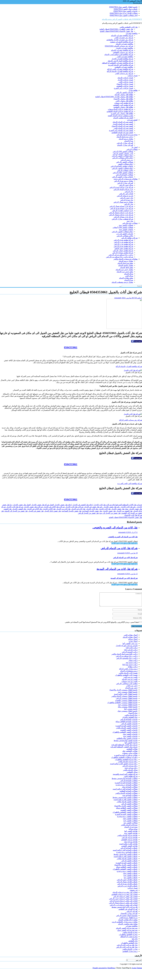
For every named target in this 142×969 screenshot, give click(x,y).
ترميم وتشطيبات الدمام (129, 671)
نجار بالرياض (128, 204)
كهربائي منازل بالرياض (125, 143)
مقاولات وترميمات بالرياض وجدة (126, 179)
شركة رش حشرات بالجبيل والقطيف (119, 40)
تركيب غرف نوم (132, 662)
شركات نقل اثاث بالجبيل (74, 507)
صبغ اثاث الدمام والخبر (129, 825)
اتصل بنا (135, 147)
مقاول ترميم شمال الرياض (123, 202)
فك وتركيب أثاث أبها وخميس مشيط (125, 907)
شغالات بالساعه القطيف (129, 791)
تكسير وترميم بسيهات (129, 681)
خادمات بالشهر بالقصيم (129, 730)
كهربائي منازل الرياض (125, 183)
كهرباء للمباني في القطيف (128, 909)
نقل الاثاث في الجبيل (34, 509)
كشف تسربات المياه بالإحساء (122, 126)
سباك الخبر (129, 276)
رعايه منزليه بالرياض (130, 766)
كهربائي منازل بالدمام (125, 145)
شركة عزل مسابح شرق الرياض (121, 208)
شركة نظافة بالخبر (131, 776)
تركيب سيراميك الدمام (125, 137)
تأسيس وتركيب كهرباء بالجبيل (127, 645)
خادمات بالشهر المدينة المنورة (127, 726)
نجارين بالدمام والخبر (130, 949)
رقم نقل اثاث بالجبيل (128, 507)
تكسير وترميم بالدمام (130, 679)
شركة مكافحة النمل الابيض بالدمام (120, 61)
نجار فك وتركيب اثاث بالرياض (127, 947)
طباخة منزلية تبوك (131, 842)
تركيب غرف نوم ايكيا (130, 664)
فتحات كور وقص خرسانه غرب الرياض (124, 905)
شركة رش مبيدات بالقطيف (123, 52)
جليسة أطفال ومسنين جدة (128, 692)
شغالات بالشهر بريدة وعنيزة (127, 816)
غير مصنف (134, 890)
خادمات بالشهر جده (130, 736)
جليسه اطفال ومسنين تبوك (128, 711)
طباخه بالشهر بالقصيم (129, 846)
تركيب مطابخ (133, 667)
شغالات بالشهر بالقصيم (129, 810)
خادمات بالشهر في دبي (124, 234)
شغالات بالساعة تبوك (130, 787)
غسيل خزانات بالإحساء (125, 84)
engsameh (117, 298)
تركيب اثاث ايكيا (132, 648)
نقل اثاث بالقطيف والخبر (129, 27)
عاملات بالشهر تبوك (130, 873)
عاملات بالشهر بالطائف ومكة (127, 867)
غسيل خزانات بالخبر (125, 82)
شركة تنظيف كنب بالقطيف (123, 105)
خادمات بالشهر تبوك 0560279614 (125, 11)
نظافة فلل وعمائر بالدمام (124, 94)
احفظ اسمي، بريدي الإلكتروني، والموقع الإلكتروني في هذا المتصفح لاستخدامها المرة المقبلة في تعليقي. (102, 622)
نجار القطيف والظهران (129, 943)
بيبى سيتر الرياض (127, 160)
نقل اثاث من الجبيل (63, 509)
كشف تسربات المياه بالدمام (123, 122)
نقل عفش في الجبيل (36, 511)
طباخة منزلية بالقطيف (129, 839)
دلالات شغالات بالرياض (125, 236)
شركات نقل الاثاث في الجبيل (54, 507)
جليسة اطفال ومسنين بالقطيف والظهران (122, 702)
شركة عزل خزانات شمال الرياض (121, 213)
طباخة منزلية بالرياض (130, 837)
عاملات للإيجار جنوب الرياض (127, 880)
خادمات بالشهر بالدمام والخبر (127, 728)
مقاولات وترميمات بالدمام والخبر (125, 259)
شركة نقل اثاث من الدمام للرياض (119, 548)
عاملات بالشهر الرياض (129, 861)
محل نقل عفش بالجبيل (119, 509)
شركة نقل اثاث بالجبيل (15, 507)
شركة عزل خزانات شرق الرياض (121, 187)
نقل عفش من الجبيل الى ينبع (110, 513)
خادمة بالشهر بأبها (131, 742)
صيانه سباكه (133, 829)
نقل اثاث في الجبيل (78, 509)
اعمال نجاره (133, 641)
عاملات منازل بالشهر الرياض (122, 177)
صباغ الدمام (128, 141)
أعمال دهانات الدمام (130, 637)
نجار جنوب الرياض (126, 198)
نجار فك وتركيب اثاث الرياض (127, 945)
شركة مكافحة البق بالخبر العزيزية (129, 483)
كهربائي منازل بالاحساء (129, 913)
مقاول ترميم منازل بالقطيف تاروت (125, 922)
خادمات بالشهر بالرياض (124, 92)
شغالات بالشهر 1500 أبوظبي (123, 227)
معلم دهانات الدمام (126, 278)
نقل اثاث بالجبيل (92, 509)
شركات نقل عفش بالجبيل (33, 507)
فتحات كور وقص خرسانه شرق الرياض (123, 901)
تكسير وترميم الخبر (130, 677)
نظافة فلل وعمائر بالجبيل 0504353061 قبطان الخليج (114, 97)
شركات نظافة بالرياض (129, 238)
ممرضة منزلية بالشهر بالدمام (127, 928)
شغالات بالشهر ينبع (131, 823)
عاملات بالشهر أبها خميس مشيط (126, 854)
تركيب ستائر (133, 660)
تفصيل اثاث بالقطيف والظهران (126, 675)
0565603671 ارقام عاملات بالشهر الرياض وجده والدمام (122, 19)
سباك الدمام (128, 274)
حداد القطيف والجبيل (130, 717)
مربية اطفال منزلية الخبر (128, 918)
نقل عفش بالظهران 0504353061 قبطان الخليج (116, 29)
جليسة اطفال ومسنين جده (128, 705)
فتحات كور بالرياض (126, 194)
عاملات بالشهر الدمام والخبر (127, 858)
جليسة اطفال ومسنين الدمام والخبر (124, 696)
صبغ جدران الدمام (131, 827)
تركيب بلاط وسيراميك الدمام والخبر (124, 654)
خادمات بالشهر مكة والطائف (127, 738)
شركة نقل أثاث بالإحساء (133, 515)
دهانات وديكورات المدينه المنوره (126, 755)
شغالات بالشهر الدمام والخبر (127, 802)
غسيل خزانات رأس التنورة (123, 88)
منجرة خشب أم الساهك (129, 936)
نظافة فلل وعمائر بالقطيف (123, 107)
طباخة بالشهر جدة (131, 833)
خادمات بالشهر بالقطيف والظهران (125, 732)
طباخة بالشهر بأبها (131, 831)
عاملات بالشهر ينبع (131, 877)
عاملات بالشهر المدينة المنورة (127, 863)
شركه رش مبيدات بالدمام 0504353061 (119, 46)
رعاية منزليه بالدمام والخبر (128, 761)
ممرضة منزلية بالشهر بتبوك (127, 930)
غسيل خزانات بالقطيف (124, 86)
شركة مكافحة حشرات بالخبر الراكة (120, 69)
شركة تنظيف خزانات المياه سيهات (120, 109)
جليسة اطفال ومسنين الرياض (127, 698)
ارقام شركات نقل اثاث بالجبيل (105, 505)
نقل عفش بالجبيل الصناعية (92, 511)
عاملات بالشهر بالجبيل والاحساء (126, 865)
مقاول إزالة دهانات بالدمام (128, 920)
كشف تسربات (132, 120)
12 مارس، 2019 (132, 574)
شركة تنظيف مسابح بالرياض (122, 253)
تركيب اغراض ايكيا (131, 650)
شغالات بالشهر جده (130, 821)
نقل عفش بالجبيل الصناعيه (71, 511)
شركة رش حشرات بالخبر (123, 38)
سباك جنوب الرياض (126, 185)
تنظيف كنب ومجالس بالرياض (127, 683)
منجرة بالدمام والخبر (130, 932)
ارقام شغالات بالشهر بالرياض (122, 156)
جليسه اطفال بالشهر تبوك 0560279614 (123, 7)
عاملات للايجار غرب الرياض (127, 886)
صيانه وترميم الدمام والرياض (127, 135)
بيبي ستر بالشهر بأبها (130, 643)
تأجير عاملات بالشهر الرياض (123, 153)
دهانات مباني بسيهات (130, 753)
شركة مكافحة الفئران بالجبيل (122, 59)
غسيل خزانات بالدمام (125, 78)
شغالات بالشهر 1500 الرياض (123, 151)
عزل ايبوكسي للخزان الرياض (122, 210)
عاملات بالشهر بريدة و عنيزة (127, 871)
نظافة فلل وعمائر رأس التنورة (122, 113)
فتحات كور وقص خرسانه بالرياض (125, 896)
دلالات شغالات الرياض (125, 170)
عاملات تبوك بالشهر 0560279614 (126, 9)
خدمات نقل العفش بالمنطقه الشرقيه (124, 747)
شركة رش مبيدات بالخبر (124, 73)
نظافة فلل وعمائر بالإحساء (123, 99)
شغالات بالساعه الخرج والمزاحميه (125, 789)
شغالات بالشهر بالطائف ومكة (127, 808)
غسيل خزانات (133, 75)
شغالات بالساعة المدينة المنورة (126, 783)
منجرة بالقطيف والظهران (128, 934)
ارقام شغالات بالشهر (125, 164)
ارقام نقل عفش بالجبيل (63, 505)
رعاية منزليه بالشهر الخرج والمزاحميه (124, 764)
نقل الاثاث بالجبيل (49, 509)
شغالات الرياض (132, 149)
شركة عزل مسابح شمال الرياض (121, 206)
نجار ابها (135, 939)
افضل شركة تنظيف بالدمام (123, 118)
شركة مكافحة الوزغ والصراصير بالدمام (119, 54)
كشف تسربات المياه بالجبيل (123, 124)
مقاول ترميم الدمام (126, 139)
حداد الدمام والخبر (131, 715)
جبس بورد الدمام (131, 688)
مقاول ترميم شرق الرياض (123, 181)
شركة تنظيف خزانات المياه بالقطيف (120, 111)
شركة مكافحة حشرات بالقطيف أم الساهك (117, 63)
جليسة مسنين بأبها (131, 709)
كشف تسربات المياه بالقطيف (122, 132)
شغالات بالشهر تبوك (130, 818)
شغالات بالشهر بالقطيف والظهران (125, 812)
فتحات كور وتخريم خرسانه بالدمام (125, 892)
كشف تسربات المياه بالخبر (123, 128)
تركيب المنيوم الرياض (130, 652)
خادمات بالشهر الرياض (129, 724)
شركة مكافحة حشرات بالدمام (122, 50)
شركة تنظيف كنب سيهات (123, 103)
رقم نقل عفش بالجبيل (112, 507)
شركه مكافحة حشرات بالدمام (122, 35)
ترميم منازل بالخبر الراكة (128, 669)
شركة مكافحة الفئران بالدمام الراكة (120, 71)
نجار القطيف (133, 941)
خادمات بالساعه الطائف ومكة (127, 721)
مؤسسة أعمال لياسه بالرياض (127, 915)
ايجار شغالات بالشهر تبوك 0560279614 (124, 15)
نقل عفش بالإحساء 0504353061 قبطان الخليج (116, 31)
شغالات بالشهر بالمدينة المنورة (126, 814)
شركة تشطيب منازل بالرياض (122, 219)
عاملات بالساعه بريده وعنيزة (127, 852)
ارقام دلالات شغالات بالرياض (122, 158)
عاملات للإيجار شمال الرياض (127, 882)
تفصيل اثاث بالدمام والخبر (128, 673)
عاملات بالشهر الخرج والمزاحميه (126, 856)
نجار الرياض (129, 191)
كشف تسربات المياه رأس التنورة (121, 130)
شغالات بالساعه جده (130, 795)
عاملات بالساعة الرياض (129, 848)
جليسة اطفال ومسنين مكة (128, 707)
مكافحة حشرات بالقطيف (124, 67)
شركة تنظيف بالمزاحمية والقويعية (125, 774)
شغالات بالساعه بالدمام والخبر (126, 793)
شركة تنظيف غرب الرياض (123, 242)
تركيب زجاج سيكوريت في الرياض (121, 255)
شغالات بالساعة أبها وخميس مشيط (125, 778)
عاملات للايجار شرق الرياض (127, 884)
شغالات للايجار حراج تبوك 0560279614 (124, 13)
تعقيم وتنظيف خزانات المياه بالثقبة (120, 116)
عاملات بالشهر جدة (126, 229)
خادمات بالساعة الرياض (129, 719)
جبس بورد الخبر (132, 686)
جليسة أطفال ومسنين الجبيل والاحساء (123, 690)
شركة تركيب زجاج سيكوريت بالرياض (119, 257)
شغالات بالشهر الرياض (129, 804)
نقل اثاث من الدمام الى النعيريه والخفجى (115, 527)
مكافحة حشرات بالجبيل (124, 48)
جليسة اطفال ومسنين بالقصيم (126, 700)
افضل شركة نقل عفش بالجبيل (43, 505)
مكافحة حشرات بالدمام (124, 44)
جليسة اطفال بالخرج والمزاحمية (126, 694)
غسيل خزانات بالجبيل (125, 80)
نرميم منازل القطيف (130, 951)
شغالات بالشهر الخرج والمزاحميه (126, 799)
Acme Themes (137, 968)
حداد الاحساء (133, 713)
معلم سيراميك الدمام (125, 263)
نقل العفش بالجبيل (19, 509)
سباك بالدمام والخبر (130, 770)
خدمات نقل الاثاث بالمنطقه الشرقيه (129, 505)
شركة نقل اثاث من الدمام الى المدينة (117, 568)
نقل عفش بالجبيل (109, 511)
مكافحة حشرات (132, 33)
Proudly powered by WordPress (104, 968)
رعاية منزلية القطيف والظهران (126, 759)
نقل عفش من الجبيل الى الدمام (16, 511)
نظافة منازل (133, 90)
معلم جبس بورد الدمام (125, 272)
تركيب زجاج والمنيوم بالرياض (127, 658)
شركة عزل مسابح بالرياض (123, 217)
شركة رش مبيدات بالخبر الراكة (130, 420)
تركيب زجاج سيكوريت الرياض (127, 656)
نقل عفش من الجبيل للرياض (88, 513)
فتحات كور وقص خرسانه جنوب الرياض (123, 899)
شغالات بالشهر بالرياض (124, 162)
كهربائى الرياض (132, 911)
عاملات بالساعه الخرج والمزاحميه (125, 850)
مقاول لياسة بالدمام (125, 265)
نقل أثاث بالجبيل (105, 509)
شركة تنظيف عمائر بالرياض (123, 250)
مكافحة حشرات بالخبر (125, 56)
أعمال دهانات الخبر (131, 635)
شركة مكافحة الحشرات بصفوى (121, 42)
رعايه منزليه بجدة (131, 768)
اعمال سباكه (133, 639)
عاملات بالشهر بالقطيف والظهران (125, 869)
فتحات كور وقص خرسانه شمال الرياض (123, 903)
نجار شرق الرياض (126, 200)
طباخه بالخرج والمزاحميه (128, 844)
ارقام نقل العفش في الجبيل (83, 505)
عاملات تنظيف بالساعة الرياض (122, 166)
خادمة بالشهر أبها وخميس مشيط (126, 740)
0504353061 (70, 347)
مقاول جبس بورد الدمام (124, 269)
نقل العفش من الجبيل (124, 511)
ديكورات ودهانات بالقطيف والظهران (124, 757)
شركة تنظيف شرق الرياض (123, 240)
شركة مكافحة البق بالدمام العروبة (120, 65)
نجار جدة (130, 221)
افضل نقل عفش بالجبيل (22, 505)
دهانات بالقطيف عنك (130, 751)
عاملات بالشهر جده (130, 875)
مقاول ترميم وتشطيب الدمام (122, 282)
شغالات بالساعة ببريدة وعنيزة (127, 785)
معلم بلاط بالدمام (126, 267)
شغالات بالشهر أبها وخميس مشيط (125, 797)
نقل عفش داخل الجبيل (52, 511)
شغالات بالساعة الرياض (124, 175)
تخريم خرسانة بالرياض (125, 196)
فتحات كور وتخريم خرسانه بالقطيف (124, 894)
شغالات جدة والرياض (130, 223)
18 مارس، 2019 (132, 553)
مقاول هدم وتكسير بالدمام (128, 924)
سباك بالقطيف (132, 772)
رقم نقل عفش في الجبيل (93, 507)
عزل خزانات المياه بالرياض (123, 189)
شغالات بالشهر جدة (126, 225)
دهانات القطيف (132, 749)
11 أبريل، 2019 (132, 532)
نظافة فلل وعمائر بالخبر (124, 101)
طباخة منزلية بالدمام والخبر (127, 835)
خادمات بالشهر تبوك (130, 734)
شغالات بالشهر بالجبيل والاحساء (126, 806)
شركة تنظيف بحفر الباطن (123, 248)
